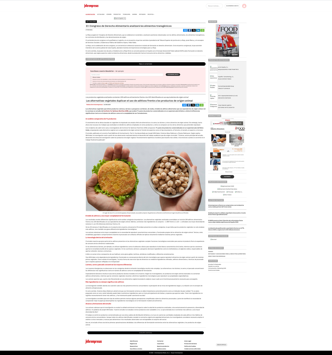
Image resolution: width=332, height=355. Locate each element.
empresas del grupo (144, 86)
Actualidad (100, 14)
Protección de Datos (190, 344)
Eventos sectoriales (214, 270)
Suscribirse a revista (136, 349)
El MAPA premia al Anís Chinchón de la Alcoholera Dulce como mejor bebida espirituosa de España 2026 (225, 221)
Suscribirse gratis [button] (232, 6)
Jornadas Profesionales (214, 264)
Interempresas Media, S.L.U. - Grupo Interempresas (168, 353)
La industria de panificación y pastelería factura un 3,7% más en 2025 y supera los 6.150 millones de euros (226, 229)
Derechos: (164, 86)
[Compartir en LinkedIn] (198, 30)
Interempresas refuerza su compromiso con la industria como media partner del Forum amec (226, 206)
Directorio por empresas (216, 256)
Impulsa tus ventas (213, 266)
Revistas (150, 14)
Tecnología (126, 14)
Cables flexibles (224, 88)
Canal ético (160, 344)
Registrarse (133, 344)
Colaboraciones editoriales (192, 349)
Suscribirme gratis (173, 74)
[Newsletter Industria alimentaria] (227, 144)
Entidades (142, 14)
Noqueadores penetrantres (228, 69)
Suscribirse (227, 176)
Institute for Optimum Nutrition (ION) (115, 111)
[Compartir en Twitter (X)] (194, 30)
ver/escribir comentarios (145, 332)
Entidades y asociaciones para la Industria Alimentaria (227, 254)
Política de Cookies (190, 346)
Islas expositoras (224, 79)
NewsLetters (134, 346)
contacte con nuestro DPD (113, 87)
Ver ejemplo (119, 71)
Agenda (134, 14)
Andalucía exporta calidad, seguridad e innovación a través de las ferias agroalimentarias (227, 213)
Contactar (160, 341)
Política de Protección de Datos (116, 83)
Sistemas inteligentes (226, 107)
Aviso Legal (104, 83)
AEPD (165, 87)
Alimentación (90, 14)
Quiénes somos (161, 349)
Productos (117, 14)
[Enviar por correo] (185, 30)
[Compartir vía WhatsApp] (202, 30)
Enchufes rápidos (224, 98)
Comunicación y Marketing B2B (217, 268)
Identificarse (134, 341)
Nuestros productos (163, 346)
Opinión (109, 14)
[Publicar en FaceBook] (189, 30)
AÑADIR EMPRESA (221, 344)
